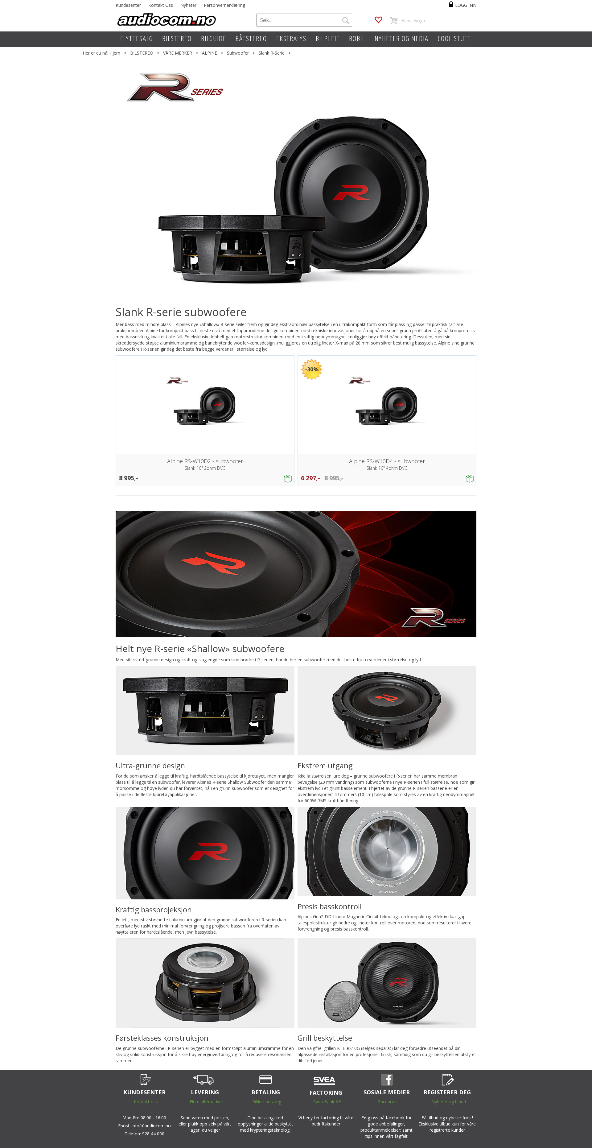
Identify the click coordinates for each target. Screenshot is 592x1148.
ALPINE (209, 53)
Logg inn (465, 5)
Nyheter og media (402, 39)
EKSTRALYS (291, 39)
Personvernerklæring (224, 5)
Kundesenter (128, 5)
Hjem (114, 53)
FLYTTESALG (136, 39)
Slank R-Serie (272, 53)
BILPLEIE (328, 39)
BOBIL (357, 39)
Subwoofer (238, 53)
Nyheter (188, 5)
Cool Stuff (454, 39)
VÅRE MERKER (177, 53)
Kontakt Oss (160, 5)
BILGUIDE (213, 39)
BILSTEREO (177, 39)
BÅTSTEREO (251, 39)
